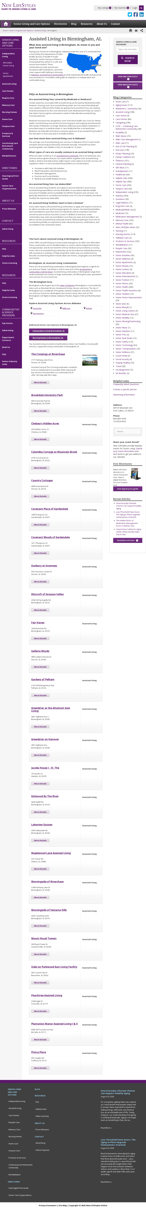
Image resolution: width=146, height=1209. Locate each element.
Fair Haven (37, 622)
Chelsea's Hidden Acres (45, 423)
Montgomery (38, 313)
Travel (118, 366)
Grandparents (122, 171)
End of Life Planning (125, 146)
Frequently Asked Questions (126, 384)
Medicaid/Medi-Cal (124, 209)
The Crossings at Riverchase (48, 354)
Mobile (89, 308)
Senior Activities (123, 255)
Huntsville (37, 308)
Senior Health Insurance (127, 290)
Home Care (121, 185)
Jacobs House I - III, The (45, 767)
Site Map (63, 1205)
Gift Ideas (120, 167)
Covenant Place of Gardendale (49, 508)
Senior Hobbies (123, 294)
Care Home (121, 115)
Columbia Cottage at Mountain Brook (54, 452)
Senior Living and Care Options (21, 30)
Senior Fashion (122, 280)
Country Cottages (42, 480)
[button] (127, 77)
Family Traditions (123, 157)
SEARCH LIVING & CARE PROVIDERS (126, 43)
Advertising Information (124, 394)
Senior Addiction (123, 258)
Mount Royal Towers (43, 938)
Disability (120, 132)
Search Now (130, 59)
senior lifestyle (122, 307)
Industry (119, 195)
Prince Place (38, 1052)
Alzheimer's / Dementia (126, 108)
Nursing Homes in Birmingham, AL (48, 338)
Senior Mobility (122, 317)
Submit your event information (127, 450)
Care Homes (121, 119)
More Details (40, 382)
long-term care (122, 206)
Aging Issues (121, 105)
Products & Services (125, 241)
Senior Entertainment (125, 276)
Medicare (120, 213)
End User (120, 150)
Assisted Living (40, 30)
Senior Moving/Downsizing (128, 321)
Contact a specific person (125, 389)
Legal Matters (122, 202)
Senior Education (123, 273)
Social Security (122, 359)
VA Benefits (121, 373)
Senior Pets (121, 334)
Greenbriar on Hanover (45, 739)
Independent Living (124, 192)
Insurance (120, 199)
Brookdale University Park (47, 395)
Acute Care (121, 101)
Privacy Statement (48, 1205)
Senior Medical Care (125, 314)
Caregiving (120, 122)
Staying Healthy (123, 362)
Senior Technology (124, 345)
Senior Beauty (122, 266)
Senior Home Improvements (129, 297)
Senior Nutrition (123, 331)
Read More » (106, 1127)
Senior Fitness (122, 283)
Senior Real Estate (124, 338)
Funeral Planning (123, 164)
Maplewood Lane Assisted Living (51, 853)
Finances (120, 160)
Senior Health (122, 287)
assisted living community (67, 155)
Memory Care (122, 220)
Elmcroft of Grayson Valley (47, 594)
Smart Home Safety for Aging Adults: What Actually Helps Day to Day (128, 532)
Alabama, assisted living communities (47, 75)
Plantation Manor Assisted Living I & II (54, 1023)
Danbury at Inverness (44, 565)
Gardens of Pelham (42, 679)
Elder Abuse (121, 136)
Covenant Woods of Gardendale (50, 537)
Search (141, 8)
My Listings (103, 7)
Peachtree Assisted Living (46, 995)
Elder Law (120, 143)
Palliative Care (122, 237)
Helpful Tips (121, 181)
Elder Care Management (127, 139)
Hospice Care (122, 188)
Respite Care (121, 248)
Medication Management (127, 216)
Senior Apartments (124, 262)
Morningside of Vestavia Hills (49, 910)
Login (134, 7)
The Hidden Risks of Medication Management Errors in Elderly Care (127, 523)
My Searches (120, 7)
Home (5, 30)
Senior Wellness (123, 352)
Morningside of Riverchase (47, 881)
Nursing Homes (123, 234)
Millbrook (66, 308)
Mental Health (122, 223)
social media (121, 355)
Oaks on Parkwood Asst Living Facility (54, 966)
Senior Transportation (126, 348)
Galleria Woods (40, 651)
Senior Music (121, 327)
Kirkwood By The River (45, 796)
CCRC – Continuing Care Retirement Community (127, 127)
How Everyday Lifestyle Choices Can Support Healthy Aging (128, 506)
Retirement (121, 251)
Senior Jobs (121, 303)
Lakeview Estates (41, 824)
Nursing (119, 230)
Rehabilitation (122, 244)
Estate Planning (123, 153)
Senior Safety (122, 341)
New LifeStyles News (125, 227)
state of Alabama (67, 285)
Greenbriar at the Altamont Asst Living (50, 709)
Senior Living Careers (125, 310)
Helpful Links (121, 178)
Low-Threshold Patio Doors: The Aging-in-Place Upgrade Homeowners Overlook (128, 514)
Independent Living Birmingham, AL (49, 331)
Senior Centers (122, 269)
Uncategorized (122, 369)
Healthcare (121, 174)
